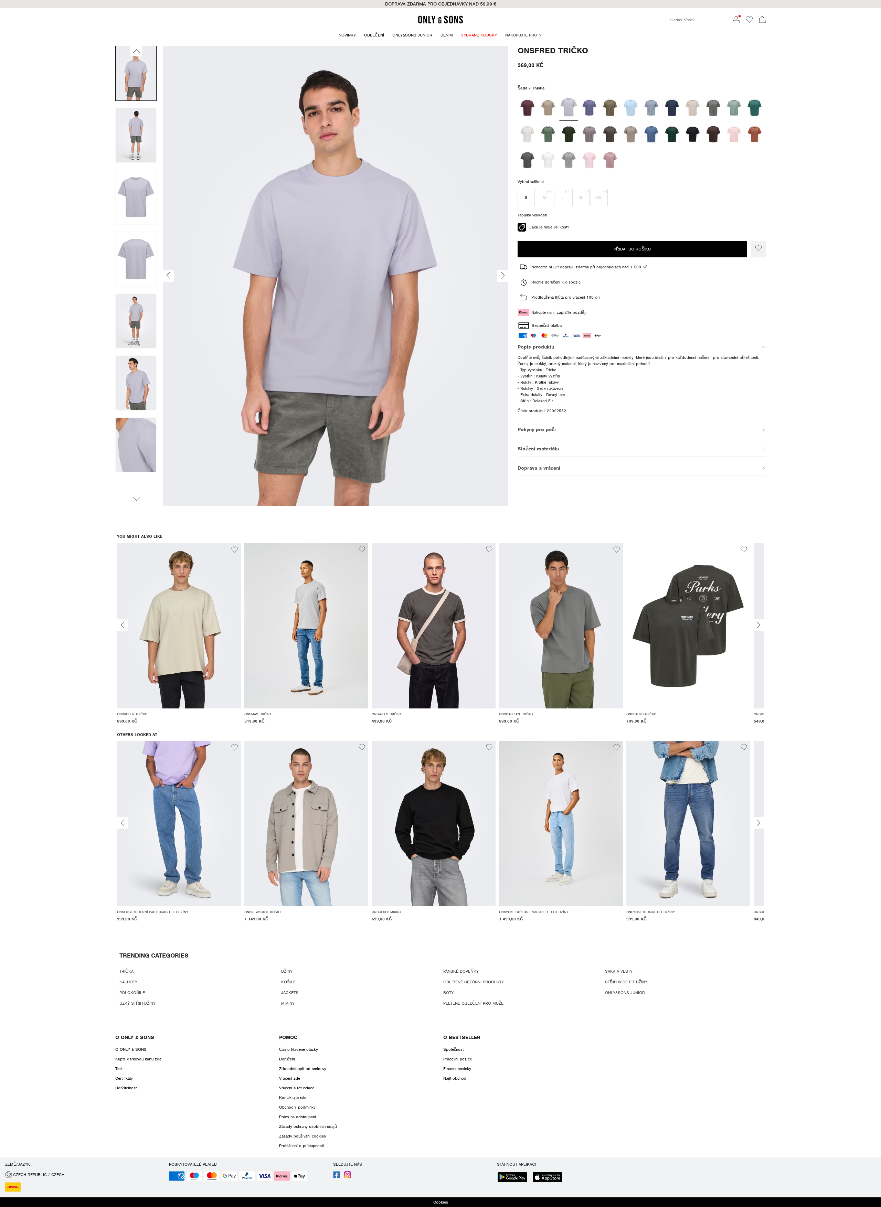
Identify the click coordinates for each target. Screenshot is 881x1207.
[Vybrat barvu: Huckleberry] (527, 107)
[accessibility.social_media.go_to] (336, 1176)
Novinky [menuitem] (347, 35)
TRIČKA (126, 971)
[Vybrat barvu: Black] (692, 134)
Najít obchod (454, 1078)
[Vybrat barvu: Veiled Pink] (734, 134)
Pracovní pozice (457, 1059)
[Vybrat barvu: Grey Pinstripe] (527, 160)
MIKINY (288, 1003)
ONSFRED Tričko (553, 51)
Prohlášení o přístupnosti (301, 1146)
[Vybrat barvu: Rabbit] (589, 134)
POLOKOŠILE (132, 992)
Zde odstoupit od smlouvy (302, 1068)
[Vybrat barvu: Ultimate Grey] (568, 160)
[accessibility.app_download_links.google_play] (514, 1178)
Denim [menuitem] (446, 35)
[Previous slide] (122, 625)
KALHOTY (128, 982)
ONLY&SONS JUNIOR (625, 992)
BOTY (448, 992)
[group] (179, 637)
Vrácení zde (289, 1078)
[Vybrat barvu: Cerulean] (630, 107)
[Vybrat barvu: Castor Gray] (713, 107)
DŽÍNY (287, 971)
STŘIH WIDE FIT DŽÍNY (626, 982)
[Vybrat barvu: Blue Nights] (672, 107)
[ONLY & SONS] (440, 22)
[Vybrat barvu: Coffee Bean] (713, 134)
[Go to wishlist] (749, 21)
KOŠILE (288, 982)
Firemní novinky (457, 1068)
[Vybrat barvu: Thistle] (568, 108)
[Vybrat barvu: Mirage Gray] (527, 134)
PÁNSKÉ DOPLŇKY (461, 971)
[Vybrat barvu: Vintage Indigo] (651, 134)
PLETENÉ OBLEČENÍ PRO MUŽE (473, 1003)
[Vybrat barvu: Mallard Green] (754, 107)
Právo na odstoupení (297, 1117)
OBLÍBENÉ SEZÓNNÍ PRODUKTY (473, 982)
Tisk (119, 1068)
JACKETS (289, 992)
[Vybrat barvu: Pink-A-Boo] (589, 160)
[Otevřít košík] (762, 20)
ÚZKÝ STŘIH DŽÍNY (137, 1003)
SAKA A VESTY (619, 971)
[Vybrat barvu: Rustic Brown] (754, 134)
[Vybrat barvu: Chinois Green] (734, 107)
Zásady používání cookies (302, 1136)
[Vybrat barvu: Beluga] (610, 134)
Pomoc (288, 1037)
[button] (526, 197)
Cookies (440, 1202)
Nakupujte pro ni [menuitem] (523, 35)
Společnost (453, 1049)
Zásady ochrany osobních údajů (308, 1126)
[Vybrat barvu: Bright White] (548, 160)
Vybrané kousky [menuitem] (479, 35)
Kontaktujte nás (292, 1097)
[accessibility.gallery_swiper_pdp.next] (136, 499)
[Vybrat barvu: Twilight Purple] (589, 107)
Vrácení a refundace (296, 1088)
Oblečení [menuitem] (374, 35)
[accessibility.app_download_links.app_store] (549, 1178)
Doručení (287, 1059)
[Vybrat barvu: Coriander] (548, 107)
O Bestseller (461, 1037)
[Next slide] (758, 625)
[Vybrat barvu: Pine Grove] (672, 134)
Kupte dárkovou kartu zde (138, 1059)
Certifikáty (124, 1078)
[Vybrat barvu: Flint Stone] (651, 107)
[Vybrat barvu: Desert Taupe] (630, 134)
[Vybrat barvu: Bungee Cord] (610, 107)
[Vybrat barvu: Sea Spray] (548, 134)
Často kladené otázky (298, 1049)
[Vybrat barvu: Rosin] (568, 134)
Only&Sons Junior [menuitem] (412, 35)
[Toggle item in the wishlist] (758, 249)
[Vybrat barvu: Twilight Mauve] (610, 160)
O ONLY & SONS (134, 1037)
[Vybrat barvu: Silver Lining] (692, 107)
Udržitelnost (126, 1088)
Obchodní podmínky (297, 1107)
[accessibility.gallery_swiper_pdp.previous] (136, 50)
